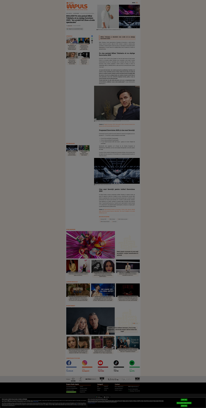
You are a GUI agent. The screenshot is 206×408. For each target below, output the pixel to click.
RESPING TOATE (184, 405)
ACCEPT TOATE (184, 399)
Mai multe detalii (36, 401)
